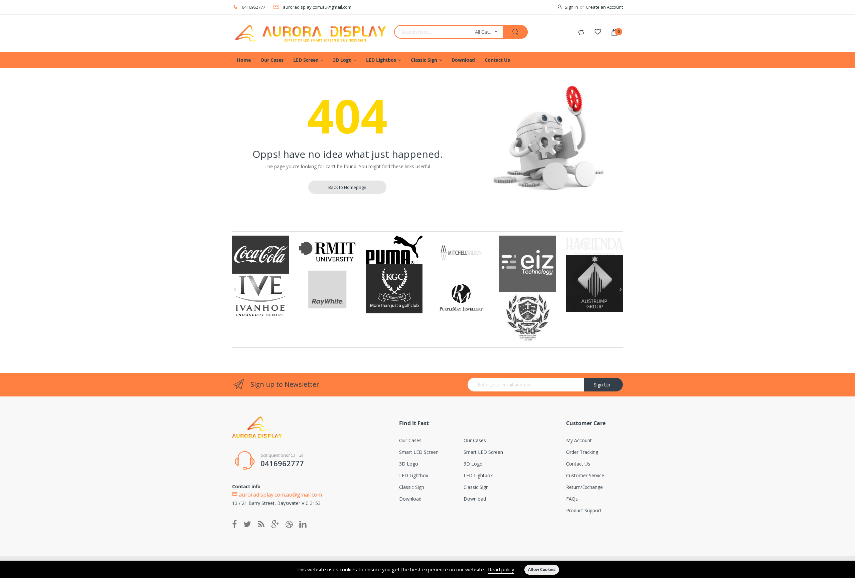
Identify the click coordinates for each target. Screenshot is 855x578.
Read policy (501, 569)
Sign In (571, 7)
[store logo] (310, 33)
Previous (235, 289)
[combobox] (432, 32)
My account (579, 440)
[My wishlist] (597, 32)
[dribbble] (289, 525)
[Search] (515, 32)
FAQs (572, 499)
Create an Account (604, 7)
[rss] (261, 525)
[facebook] (236, 525)
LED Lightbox (413, 475)
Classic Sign (411, 487)
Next (619, 289)
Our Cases (410, 440)
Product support (584, 510)
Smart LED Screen (419, 452)
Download (410, 499)
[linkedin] (303, 525)
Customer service (585, 475)
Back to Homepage (347, 187)
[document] (427, 569)
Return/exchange (584, 487)
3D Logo (408, 464)
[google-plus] (275, 525)
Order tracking (582, 452)
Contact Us (578, 464)
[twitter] (247, 525)
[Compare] (581, 32)
